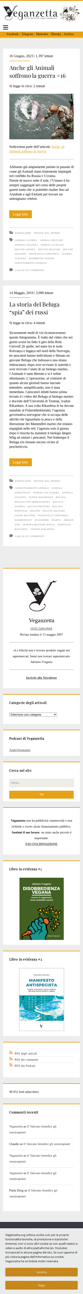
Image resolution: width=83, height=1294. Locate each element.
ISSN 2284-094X (41, 628)
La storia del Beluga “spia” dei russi (34, 308)
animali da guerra (46, 492)
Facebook (13, 34)
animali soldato (26, 245)
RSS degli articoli (26, 1053)
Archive (69, 34)
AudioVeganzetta (19, 750)
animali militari (51, 240)
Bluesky (56, 34)
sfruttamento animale (31, 263)
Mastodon (42, 34)
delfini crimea (25, 249)
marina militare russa (39, 524)
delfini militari (49, 249)
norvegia (64, 524)
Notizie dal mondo (47, 233)
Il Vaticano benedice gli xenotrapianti (46, 1144)
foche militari (25, 515)
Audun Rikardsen (41, 497)
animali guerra (26, 240)
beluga (61, 497)
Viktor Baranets (43, 529)
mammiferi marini (41, 258)
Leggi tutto (22, 215)
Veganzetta (16, 1126)
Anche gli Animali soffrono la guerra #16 (37, 71)
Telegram (27, 34)
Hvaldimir (42, 520)
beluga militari (39, 506)
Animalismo (23, 233)
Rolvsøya (21, 529)
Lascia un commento (29, 270)
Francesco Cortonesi (44, 254)
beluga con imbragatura (32, 502)
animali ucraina (52, 245)
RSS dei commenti (26, 1059)
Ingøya (56, 520)
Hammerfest (23, 520)
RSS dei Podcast (25, 1065)
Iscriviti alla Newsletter (41, 677)
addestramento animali (32, 488)
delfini (35, 511)
